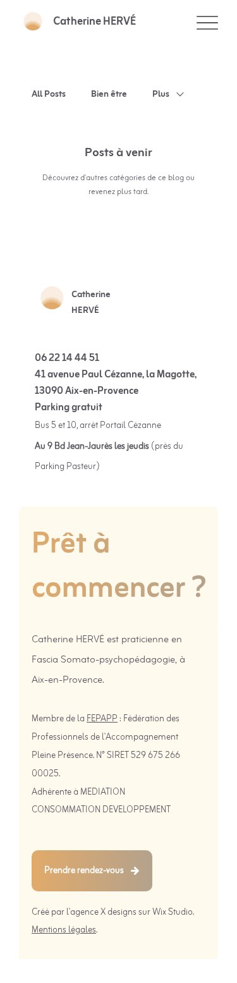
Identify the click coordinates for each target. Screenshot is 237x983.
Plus (160, 94)
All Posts (49, 94)
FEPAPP (102, 719)
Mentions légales (64, 930)
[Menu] (207, 22)
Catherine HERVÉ (94, 22)
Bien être (109, 94)
